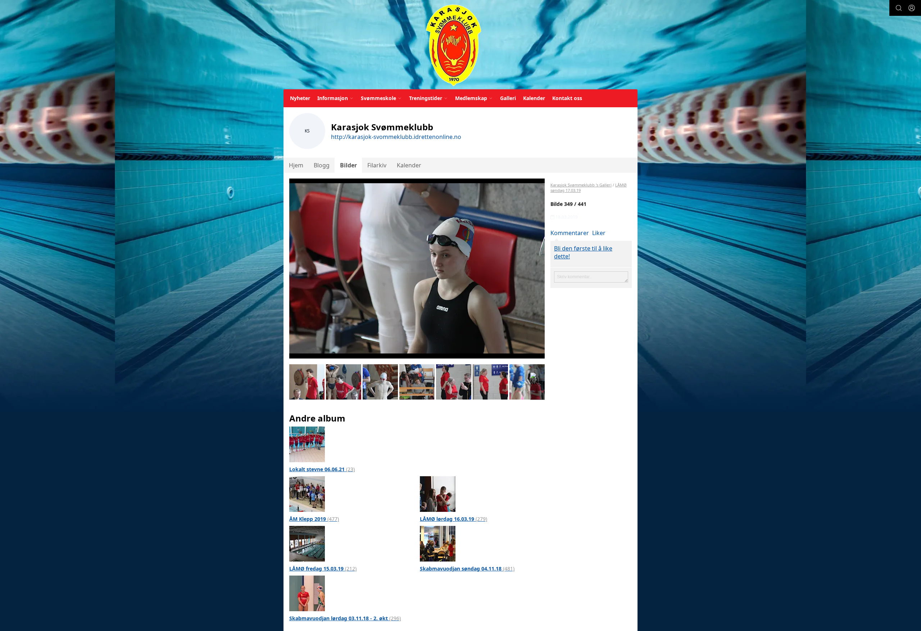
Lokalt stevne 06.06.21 (322, 469)
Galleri (508, 98)
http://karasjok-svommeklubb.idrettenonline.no (396, 137)
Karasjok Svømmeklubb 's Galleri (581, 185)
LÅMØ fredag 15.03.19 (323, 568)
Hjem (296, 165)
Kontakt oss (567, 98)
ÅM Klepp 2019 (314, 518)
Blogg (322, 165)
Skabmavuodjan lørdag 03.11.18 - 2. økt (345, 618)
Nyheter (300, 98)
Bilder (348, 165)
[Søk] (898, 7)
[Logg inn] (911, 7)
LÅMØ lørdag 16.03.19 (453, 518)
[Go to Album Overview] (307, 444)
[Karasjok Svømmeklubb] (453, 46)
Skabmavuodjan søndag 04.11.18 (467, 568)
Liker (598, 233)
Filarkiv (376, 165)
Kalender (534, 98)
